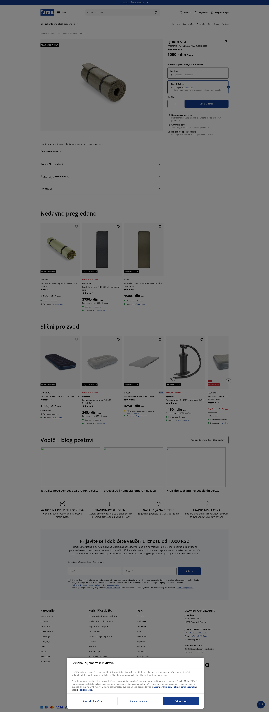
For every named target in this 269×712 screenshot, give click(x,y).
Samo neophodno (139, 701)
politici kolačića (84, 689)
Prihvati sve (181, 701)
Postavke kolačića (92, 701)
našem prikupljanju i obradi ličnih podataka (174, 687)
